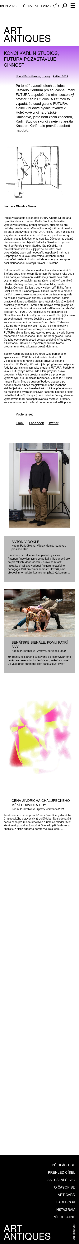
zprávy (46, 76)
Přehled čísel (61, 1172)
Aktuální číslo (61, 1179)
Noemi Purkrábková (28, 76)
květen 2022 (60, 76)
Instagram (65, 1209)
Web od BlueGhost (73, 1231)
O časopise (64, 1187)
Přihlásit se (63, 1164)
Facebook (65, 1201)
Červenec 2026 (37, 5)
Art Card (66, 1194)
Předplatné (64, 1216)
